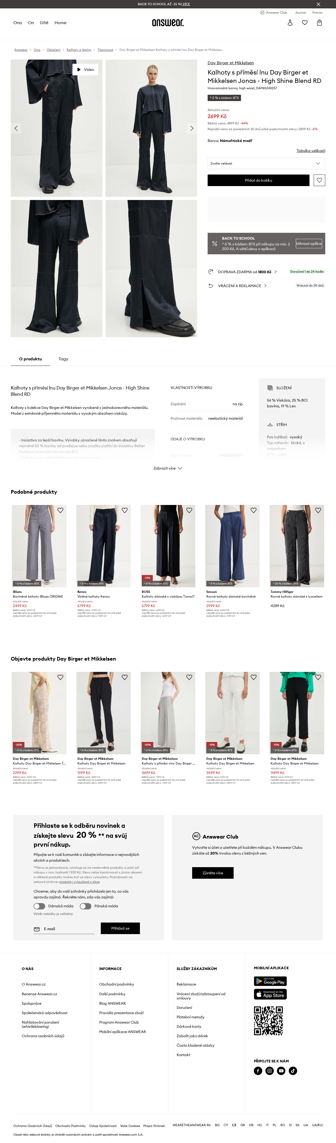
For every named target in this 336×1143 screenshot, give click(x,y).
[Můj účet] (290, 22)
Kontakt (183, 1054)
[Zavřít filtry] (318, 4)
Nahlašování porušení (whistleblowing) (40, 1024)
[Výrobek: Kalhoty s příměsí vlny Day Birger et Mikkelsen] (168, 713)
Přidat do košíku (258, 180)
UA (305, 1125)
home (60, 22)
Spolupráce (31, 1003)
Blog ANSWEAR (112, 1003)
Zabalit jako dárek (192, 1036)
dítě (44, 22)
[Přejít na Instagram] (269, 1071)
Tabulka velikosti (311, 150)
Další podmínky (112, 994)
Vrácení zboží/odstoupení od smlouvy (201, 996)
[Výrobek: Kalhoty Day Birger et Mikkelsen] (103, 713)
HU (260, 1125)
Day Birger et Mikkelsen (231, 62)
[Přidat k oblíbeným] (319, 180)
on (31, 22)
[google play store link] (270, 981)
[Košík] (319, 22)
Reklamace (186, 984)
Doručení (184, 1007)
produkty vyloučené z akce (79, 882)
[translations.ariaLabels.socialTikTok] (292, 1071)
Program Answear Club (119, 1022)
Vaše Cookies (130, 1126)
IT (267, 1125)
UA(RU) (317, 1125)
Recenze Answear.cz (39, 994)
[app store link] (270, 993)
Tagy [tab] (63, 358)
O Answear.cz (34, 984)
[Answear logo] (168, 22)
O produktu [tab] (30, 358)
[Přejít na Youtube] (281, 1071)
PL (274, 1125)
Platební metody (190, 1017)
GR (242, 1125)
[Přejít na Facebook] (258, 1071)
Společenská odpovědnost (44, 1012)
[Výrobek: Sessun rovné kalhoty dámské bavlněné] (232, 546)
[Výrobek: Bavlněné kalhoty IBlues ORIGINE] (39, 546)
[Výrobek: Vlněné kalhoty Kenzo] (103, 546)
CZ (234, 1125)
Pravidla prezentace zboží (121, 1012)
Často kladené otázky (195, 1045)
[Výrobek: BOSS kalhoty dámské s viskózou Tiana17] (168, 546)
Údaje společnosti (103, 1126)
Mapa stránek (154, 1126)
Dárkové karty (189, 1026)
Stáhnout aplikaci (309, 243)
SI (290, 1125)
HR (251, 1125)
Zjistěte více (213, 873)
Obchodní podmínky (116, 984)
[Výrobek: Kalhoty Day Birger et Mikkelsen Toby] (39, 713)
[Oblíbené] (305, 22)
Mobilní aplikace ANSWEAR (122, 1031)
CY (226, 1125)
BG (217, 1125)
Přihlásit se (120, 928)
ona (17, 22)
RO (282, 1125)
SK (298, 1125)
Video (89, 69)
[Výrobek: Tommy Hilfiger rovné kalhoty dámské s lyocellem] (297, 546)
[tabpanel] (168, 419)
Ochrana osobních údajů (43, 1036)
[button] (266, 163)
